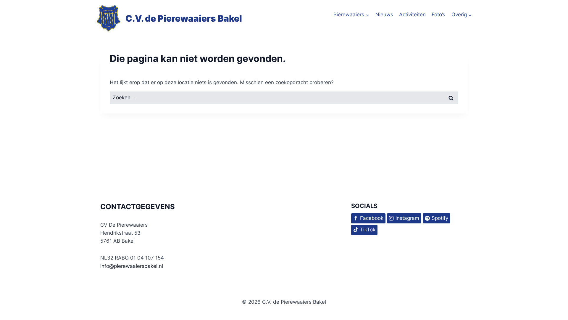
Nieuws (384, 14)
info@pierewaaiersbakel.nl (131, 266)
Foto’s (438, 14)
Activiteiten (412, 14)
